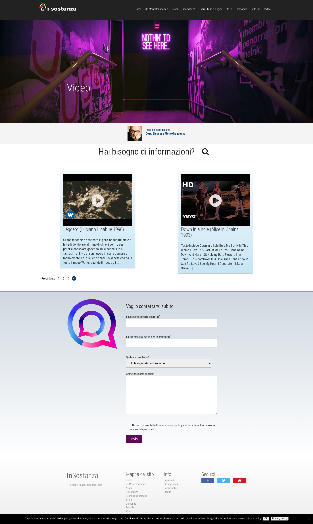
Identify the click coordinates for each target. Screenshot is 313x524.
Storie (229, 9)
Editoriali (255, 9)
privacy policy (174, 425)
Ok (266, 518)
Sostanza (82, 475)
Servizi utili (169, 480)
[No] (308, 519)
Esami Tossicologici (210, 9)
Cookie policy (171, 488)
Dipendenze (188, 9)
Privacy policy (279, 518)
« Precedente (47, 278)
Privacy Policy (171, 484)
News (175, 9)
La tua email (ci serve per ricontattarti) (148, 337)
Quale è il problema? (137, 357)
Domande (241, 9)
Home (138, 9)
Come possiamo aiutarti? (140, 374)
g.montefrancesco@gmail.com (86, 484)
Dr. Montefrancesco (156, 9)
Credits (167, 492)
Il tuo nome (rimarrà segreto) (143, 316)
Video (267, 9)
